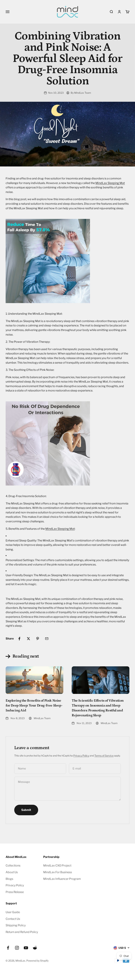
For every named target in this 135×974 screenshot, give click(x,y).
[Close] (125, 876)
